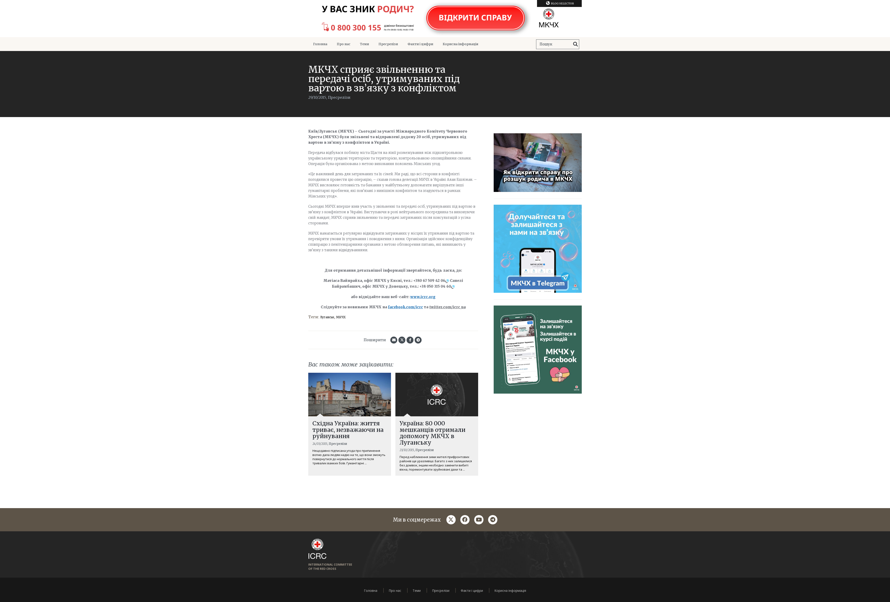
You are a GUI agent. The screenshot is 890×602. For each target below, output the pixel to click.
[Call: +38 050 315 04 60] (453, 286)
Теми (364, 44)
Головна (320, 44)
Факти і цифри (420, 44)
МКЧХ (341, 317)
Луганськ (327, 317)
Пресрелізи (388, 44)
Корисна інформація (460, 44)
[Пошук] (575, 44)
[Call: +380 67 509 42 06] (447, 281)
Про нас (343, 44)
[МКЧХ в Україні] (445, 18)
